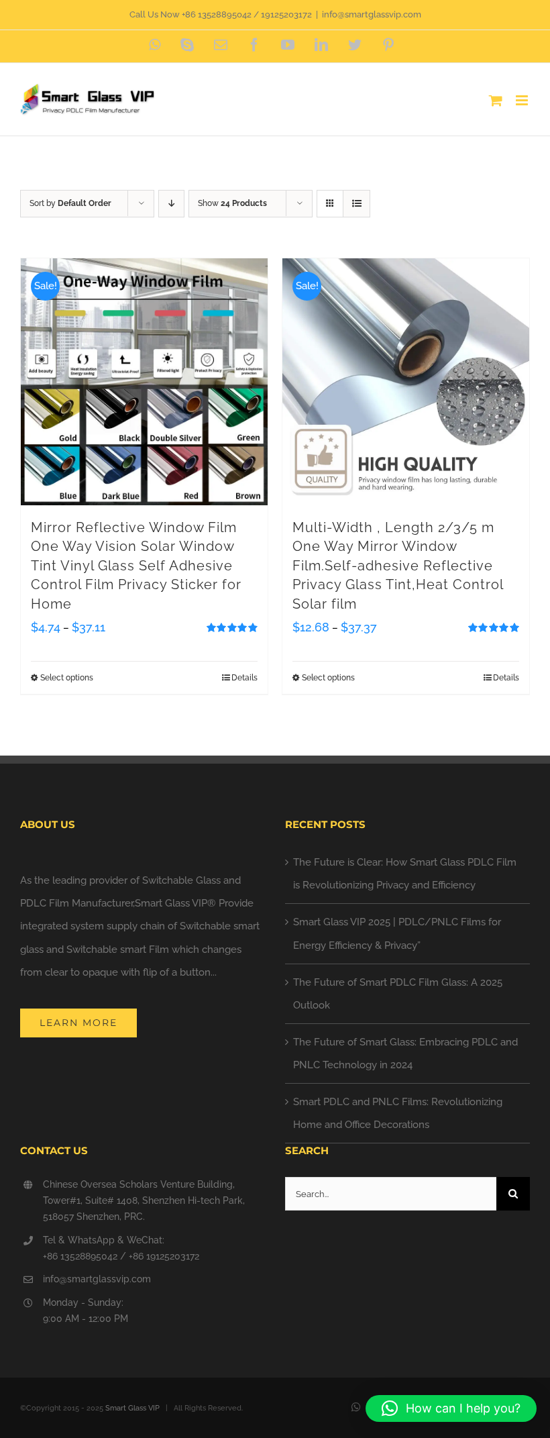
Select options (66, 677)
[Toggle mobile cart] (495, 100)
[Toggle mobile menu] (523, 100)
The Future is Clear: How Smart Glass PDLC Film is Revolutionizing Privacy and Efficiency (404, 873)
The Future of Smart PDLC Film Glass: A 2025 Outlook (397, 993)
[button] (451, 1408)
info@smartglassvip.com (371, 14)
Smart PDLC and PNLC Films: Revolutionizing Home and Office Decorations (397, 1113)
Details (244, 677)
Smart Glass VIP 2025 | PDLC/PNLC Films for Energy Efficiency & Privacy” (397, 933)
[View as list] (356, 204)
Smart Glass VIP (132, 1408)
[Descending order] (171, 203)
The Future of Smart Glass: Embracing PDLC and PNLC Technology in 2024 (405, 1053)
